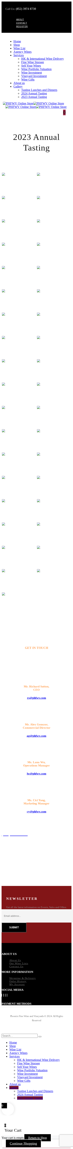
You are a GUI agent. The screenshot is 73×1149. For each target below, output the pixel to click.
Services (18, 55)
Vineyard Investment (34, 76)
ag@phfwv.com (36, 735)
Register (22, 26)
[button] (4, 1032)
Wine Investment (31, 72)
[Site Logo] (33, 103)
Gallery (18, 86)
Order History (18, 981)
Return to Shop (37, 1137)
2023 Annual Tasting (34, 96)
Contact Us (16, 966)
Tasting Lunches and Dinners (39, 90)
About (20, 19)
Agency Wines (22, 51)
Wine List (19, 48)
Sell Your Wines (31, 65)
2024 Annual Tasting (34, 93)
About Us (15, 960)
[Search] (39, 1036)
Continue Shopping (23, 1143)
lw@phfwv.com (36, 773)
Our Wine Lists (18, 963)
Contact (21, 23)
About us (19, 83)
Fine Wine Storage (32, 62)
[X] (3, 995)
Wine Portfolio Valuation (36, 69)
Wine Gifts (27, 79)
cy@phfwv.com (36, 811)
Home (17, 41)
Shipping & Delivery (22, 978)
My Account (17, 984)
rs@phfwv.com (36, 697)
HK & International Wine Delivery (42, 58)
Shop (16, 44)
